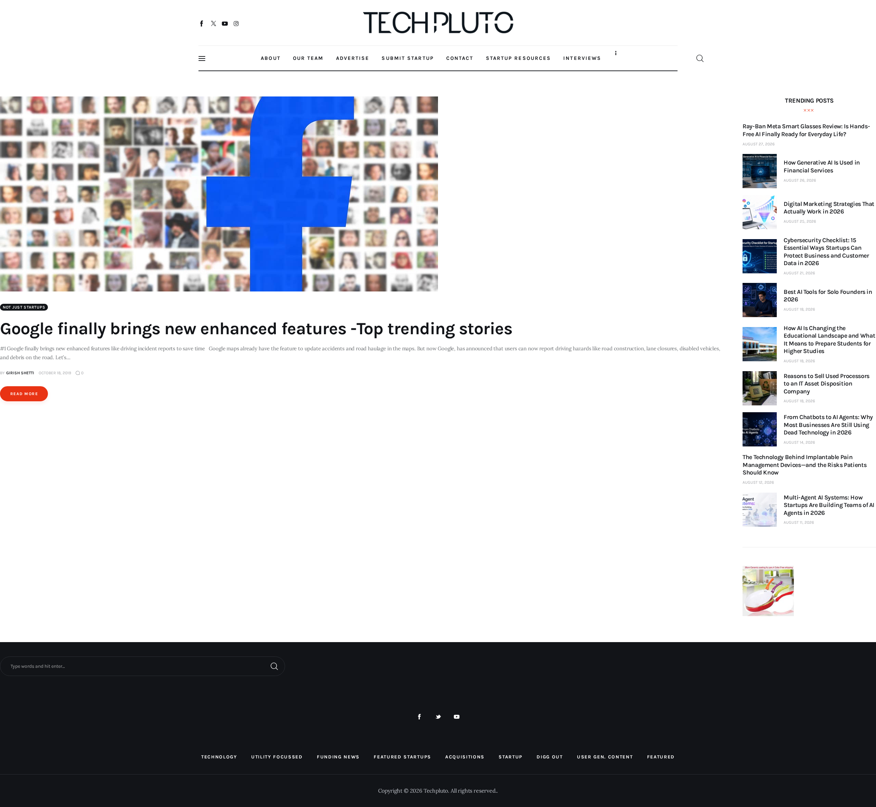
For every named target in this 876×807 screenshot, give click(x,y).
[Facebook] (202, 23)
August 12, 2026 (758, 482)
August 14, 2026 (799, 442)
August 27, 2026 (759, 144)
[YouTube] (225, 23)
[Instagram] (236, 23)
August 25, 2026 (800, 221)
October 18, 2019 (55, 372)
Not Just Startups (24, 307)
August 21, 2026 (799, 273)
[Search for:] (142, 665)
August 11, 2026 (799, 522)
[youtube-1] (457, 717)
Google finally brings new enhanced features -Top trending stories (256, 328)
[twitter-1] (438, 717)
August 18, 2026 (799, 309)
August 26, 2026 (800, 180)
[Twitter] (213, 23)
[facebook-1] (419, 717)
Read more (24, 393)
